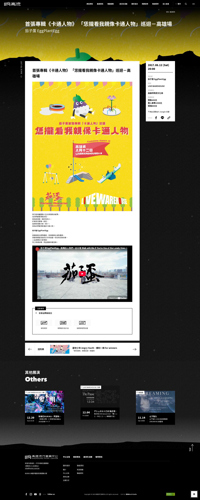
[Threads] (40, 494)
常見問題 (80, 469)
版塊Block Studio (131, 494)
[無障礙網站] (170, 494)
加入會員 (166, 4)
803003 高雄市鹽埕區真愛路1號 (36, 473)
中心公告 (66, 457)
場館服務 (110, 4)
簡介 (64, 469)
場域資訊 (98, 457)
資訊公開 (66, 477)
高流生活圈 (123, 4)
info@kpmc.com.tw (32, 468)
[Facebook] (26, 494)
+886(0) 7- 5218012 (32, 466)
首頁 (167, 12)
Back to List (21, 67)
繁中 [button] (179, 4)
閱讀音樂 (145, 4)
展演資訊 (100, 4)
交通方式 (66, 480)
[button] (194, 494)
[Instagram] (31, 494)
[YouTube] (35, 494)
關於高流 (134, 4)
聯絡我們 (155, 4)
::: (83, 4)
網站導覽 (90, 4)
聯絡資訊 (80, 473)
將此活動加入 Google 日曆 (159, 111)
